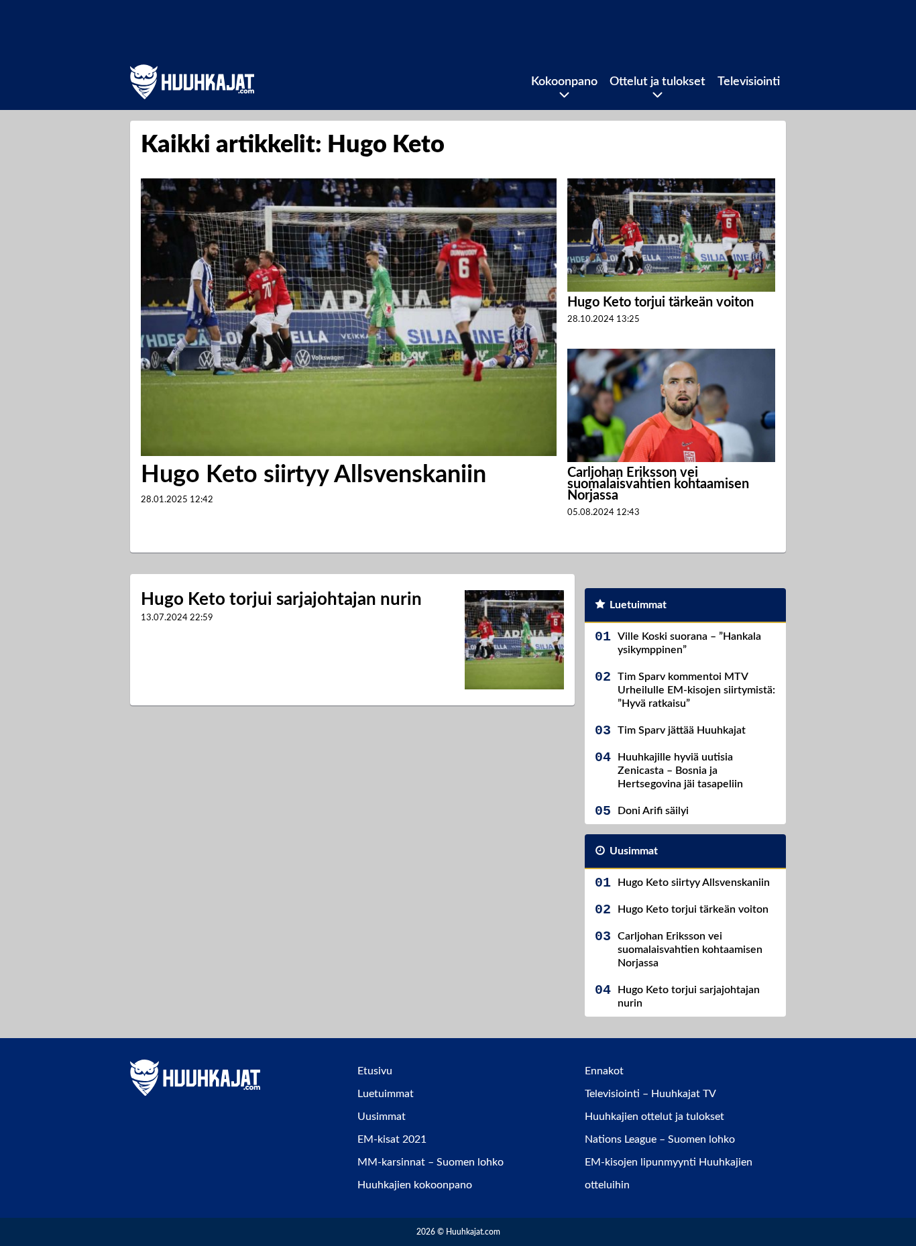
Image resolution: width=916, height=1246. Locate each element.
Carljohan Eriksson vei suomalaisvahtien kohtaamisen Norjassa (658, 484)
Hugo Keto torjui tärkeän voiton (660, 302)
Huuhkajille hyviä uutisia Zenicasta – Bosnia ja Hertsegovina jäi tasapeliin (680, 770)
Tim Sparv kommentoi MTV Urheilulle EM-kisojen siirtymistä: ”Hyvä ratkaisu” (696, 690)
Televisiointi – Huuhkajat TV (650, 1093)
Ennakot (604, 1071)
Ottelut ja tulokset (657, 82)
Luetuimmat (638, 605)
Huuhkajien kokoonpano (414, 1185)
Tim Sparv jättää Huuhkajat (682, 730)
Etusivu (374, 1071)
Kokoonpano (564, 82)
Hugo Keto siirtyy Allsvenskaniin (313, 475)
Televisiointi (749, 82)
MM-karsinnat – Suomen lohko (430, 1162)
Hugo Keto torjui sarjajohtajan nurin (281, 599)
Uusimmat (634, 851)
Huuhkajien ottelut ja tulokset (654, 1116)
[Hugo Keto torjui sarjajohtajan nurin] (514, 639)
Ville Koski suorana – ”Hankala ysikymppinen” (689, 643)
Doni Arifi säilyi (653, 810)
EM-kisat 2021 (391, 1139)
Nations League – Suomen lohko (660, 1139)
